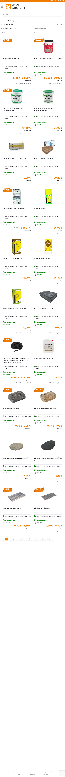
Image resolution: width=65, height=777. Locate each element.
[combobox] (48, 28)
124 (48, 539)
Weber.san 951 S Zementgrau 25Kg (14, 308)
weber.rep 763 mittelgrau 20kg (13, 258)
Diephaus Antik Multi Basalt (11, 408)
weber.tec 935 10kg (40, 208)
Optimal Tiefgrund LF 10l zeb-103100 (46, 358)
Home (3, 21)
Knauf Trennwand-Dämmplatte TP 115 (46, 158)
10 (37, 539)
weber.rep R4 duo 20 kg (42, 258)
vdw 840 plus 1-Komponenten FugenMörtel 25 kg (12, 109)
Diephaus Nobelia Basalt (42, 508)
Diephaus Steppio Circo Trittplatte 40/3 (15, 458)
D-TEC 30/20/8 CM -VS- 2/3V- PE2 (45, 308)
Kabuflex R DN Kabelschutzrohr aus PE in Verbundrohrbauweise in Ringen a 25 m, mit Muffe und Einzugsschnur (16, 360)
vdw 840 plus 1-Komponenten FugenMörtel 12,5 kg (44, 109)
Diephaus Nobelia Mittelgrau (12, 508)
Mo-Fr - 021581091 (58, 1)
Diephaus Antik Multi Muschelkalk (45, 408)
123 (45, 539)
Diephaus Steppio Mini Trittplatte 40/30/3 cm (48, 459)
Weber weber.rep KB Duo (11, 58)
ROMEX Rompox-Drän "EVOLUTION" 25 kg (48, 58)
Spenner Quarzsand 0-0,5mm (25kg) (14, 158)
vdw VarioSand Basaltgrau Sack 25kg (14, 208)
